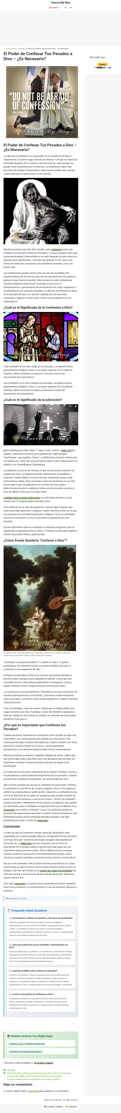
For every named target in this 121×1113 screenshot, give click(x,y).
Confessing (26, 1073)
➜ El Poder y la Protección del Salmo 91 (25, 1051)
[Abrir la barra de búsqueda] (65, 8)
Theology (11, 1070)
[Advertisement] (60, 28)
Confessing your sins (41, 1073)
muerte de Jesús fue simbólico (56, 870)
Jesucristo (9, 809)
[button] (71, 8)
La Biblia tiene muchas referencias (22, 497)
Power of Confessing (61, 1073)
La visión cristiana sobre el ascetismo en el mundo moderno (33, 1079)
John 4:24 (66, 450)
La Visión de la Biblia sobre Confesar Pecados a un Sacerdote (34, 1076)
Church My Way (60, 2)
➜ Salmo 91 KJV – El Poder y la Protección (27, 1043)
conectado (32, 1091)
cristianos (56, 249)
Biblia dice (26, 843)
